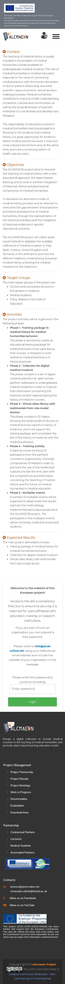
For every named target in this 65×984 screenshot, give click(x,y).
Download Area (19, 812)
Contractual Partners (22, 832)
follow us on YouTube (22, 905)
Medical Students (20, 845)
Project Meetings (20, 785)
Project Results (19, 778)
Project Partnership (21, 772)
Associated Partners (22, 852)
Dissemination (18, 798)
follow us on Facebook (23, 898)
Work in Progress (20, 792)
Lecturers (16, 838)
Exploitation (17, 805)
